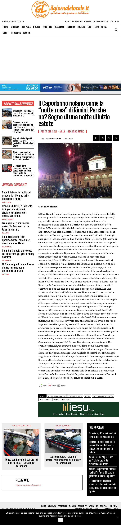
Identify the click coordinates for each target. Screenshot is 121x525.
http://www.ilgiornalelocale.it (28, 485)
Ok (60, 520)
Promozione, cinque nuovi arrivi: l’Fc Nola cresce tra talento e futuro (15, 226)
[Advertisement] (60, 58)
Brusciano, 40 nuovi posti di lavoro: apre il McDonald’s (23, 113)
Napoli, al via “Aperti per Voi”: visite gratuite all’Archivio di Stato (23, 142)
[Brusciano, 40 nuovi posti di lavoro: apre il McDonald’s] (7, 112)
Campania (6, 247)
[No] (117, 517)
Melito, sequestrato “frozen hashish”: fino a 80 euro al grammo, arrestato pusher (23, 156)
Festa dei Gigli (49, 131)
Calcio (5, 233)
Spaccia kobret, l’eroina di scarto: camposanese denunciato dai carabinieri (63, 460)
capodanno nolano (56, 396)
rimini (56, 399)
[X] (102, 138)
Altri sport (8, 219)
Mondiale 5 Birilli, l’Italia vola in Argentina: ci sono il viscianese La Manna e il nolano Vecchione (17, 210)
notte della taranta (103, 396)
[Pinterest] (109, 138)
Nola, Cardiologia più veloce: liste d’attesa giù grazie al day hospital (18, 254)
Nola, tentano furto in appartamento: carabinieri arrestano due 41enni (16, 240)
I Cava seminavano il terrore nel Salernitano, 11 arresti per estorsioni (21, 463)
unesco (65, 399)
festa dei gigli (75, 396)
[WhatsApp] (116, 138)
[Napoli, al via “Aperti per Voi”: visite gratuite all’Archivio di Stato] (7, 140)
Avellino (6, 202)
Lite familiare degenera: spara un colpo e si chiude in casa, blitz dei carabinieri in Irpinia (22, 170)
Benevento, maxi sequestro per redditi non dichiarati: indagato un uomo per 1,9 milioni (23, 127)
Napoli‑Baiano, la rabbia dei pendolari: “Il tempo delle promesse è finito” (16, 195)
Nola (62, 131)
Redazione (55, 138)
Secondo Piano (76, 131)
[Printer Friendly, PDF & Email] (52, 387)
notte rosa (45, 399)
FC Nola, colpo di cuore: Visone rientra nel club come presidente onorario (18, 267)
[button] (116, 30)
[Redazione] (40, 138)
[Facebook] (96, 138)
